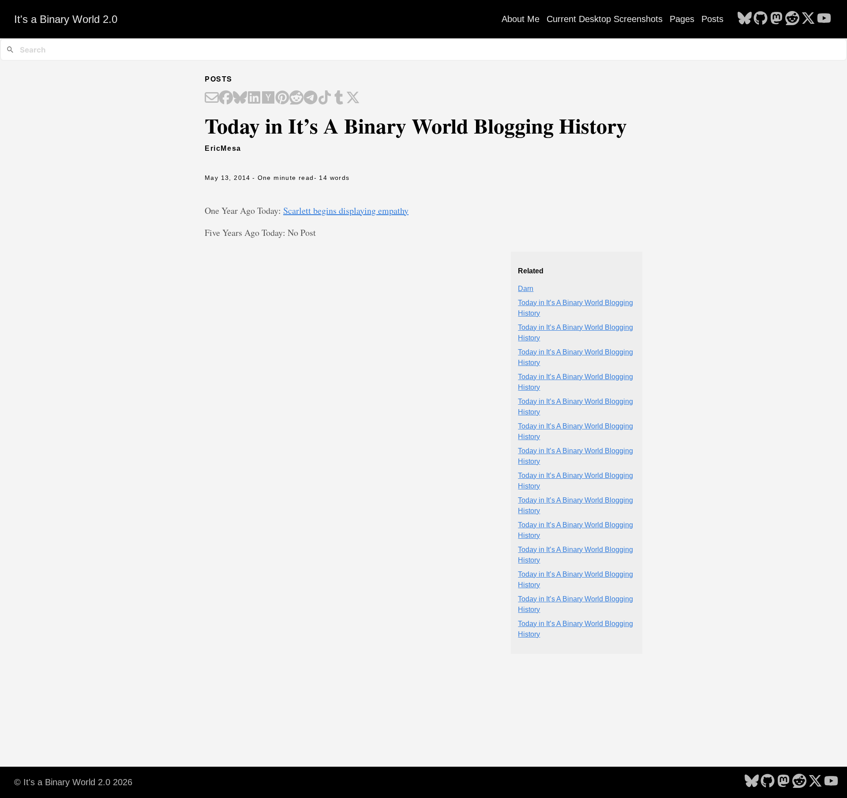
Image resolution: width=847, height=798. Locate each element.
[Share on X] (353, 98)
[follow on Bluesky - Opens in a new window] (745, 19)
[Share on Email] (212, 98)
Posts (712, 19)
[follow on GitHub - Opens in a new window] (760, 19)
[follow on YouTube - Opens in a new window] (824, 19)
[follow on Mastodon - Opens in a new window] (776, 19)
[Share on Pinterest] (282, 98)
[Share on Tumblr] (339, 98)
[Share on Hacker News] (268, 98)
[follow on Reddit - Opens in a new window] (792, 19)
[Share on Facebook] (226, 98)
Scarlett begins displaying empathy (346, 210)
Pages (682, 19)
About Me (521, 19)
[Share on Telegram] (311, 98)
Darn (525, 288)
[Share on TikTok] (325, 98)
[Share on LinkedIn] (254, 98)
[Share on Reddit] (296, 98)
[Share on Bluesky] (240, 98)
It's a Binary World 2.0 (65, 19)
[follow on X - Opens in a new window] (808, 19)
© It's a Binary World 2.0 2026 (73, 782)
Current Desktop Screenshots (605, 19)
